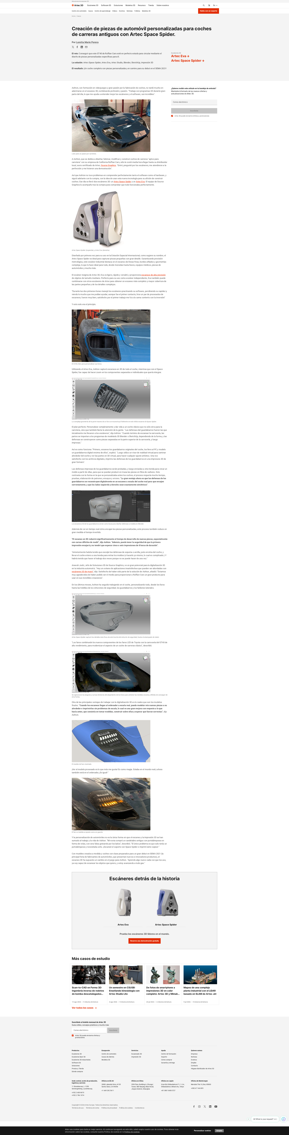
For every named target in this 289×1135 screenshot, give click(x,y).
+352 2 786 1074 (78, 1095)
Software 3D (76, 1063)
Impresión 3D (136, 1057)
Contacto (194, 1066)
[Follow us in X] (205, 1106)
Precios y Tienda (78, 1068)
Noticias (130, 11)
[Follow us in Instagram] (199, 1106)
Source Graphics (108, 165)
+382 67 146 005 (197, 1088)
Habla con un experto (208, 11)
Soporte (164, 1057)
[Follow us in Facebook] (194, 1106)
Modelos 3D (146, 11)
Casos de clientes (108, 1057)
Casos (90, 11)
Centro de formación (168, 1054)
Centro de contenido (79, 11)
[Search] (203, 5)
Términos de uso (78, 1108)
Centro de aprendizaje (102, 11)
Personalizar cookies (202, 1131)
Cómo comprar (166, 1060)
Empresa (194, 1054)
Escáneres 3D (176, 53)
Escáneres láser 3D (79, 1057)
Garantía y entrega (168, 1063)
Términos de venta (92, 1108)
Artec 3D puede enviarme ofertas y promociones (192, 116)
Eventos (122, 11)
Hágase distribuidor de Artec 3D (202, 1068)
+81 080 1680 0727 (168, 1090)
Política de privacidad (109, 1108)
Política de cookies (126, 1108)
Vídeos (114, 11)
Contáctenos (139, 1108)
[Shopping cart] (209, 5)
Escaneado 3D (136, 1054)
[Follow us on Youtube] (215, 1106)
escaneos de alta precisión (153, 275)
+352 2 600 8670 (78, 1092)
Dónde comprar (77, 1071)
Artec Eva (178, 56)
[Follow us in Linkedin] (210, 1106)
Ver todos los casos (83, 1007)
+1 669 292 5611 (108, 1090)
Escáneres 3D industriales (81, 1060)
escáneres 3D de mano (82, 571)
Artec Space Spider (186, 60)
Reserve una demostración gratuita (144, 941)
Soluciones (76, 1066)
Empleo (193, 1063)
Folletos (137, 11)
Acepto (219, 1131)
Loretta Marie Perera (87, 42)
